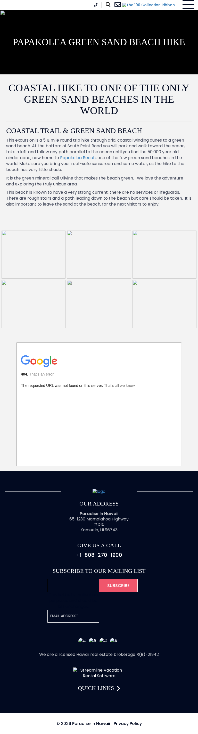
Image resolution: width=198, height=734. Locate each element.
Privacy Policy (128, 724)
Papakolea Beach (78, 158)
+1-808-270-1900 (99, 555)
